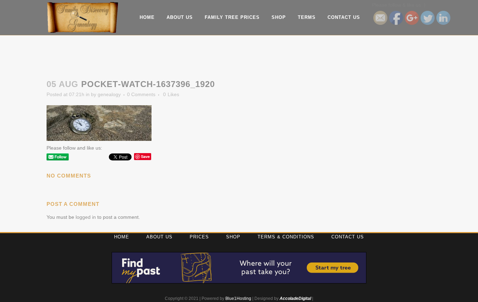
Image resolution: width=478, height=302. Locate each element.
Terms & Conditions (286, 236)
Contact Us (347, 236)
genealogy (109, 94)
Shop (233, 236)
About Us (159, 236)
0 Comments (141, 94)
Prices (199, 236)
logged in (86, 217)
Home (121, 236)
